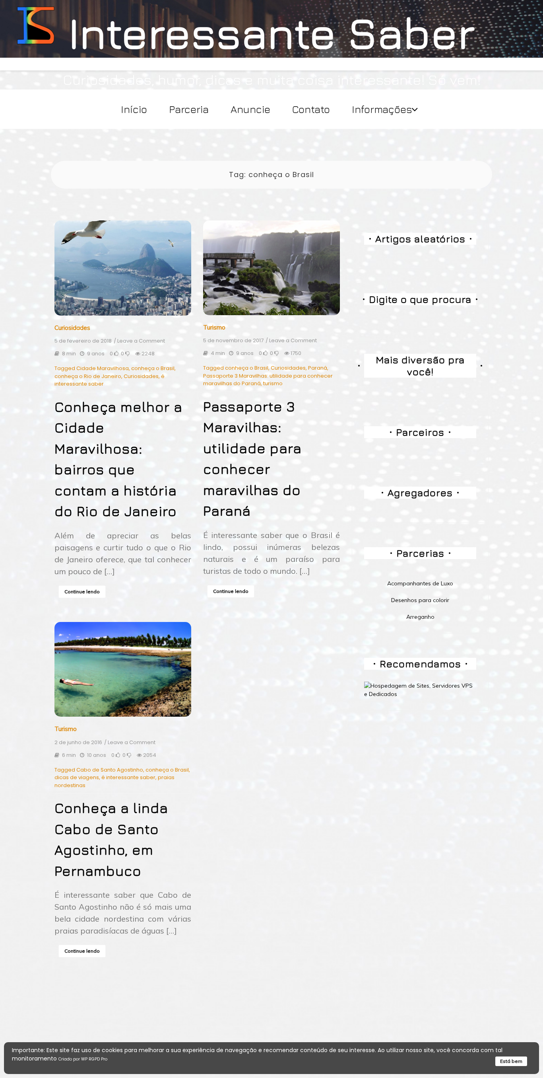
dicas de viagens (76, 777)
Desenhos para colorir (420, 600)
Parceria (189, 109)
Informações (382, 109)
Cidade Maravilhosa (102, 368)
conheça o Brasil (153, 368)
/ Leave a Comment (139, 341)
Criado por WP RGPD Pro (82, 1059)
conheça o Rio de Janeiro (87, 376)
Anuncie (250, 109)
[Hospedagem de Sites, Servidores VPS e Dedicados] (420, 689)
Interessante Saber (272, 32)
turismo (273, 383)
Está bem (511, 1061)
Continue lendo (82, 592)
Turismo (214, 327)
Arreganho (420, 616)
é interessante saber (128, 777)
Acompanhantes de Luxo (420, 583)
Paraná (317, 368)
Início (134, 109)
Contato (311, 109)
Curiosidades (72, 327)
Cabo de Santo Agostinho (109, 770)
